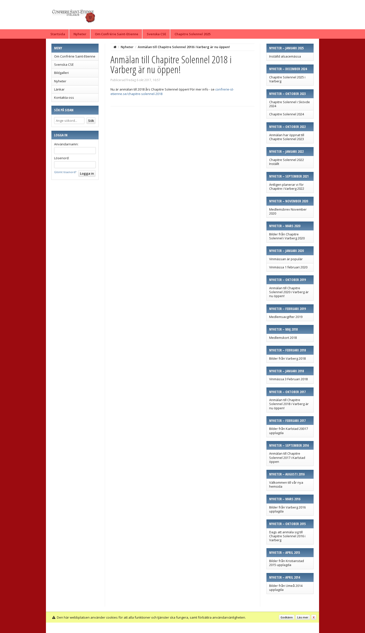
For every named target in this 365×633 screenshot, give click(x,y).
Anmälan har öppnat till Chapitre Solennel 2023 (286, 137)
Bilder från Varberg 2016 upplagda (287, 509)
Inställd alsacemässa (285, 56)
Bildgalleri (61, 72)
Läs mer (302, 617)
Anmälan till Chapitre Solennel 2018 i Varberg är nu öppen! (289, 404)
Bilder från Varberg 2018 (287, 358)
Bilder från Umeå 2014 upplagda (285, 587)
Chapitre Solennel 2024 (286, 114)
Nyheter (79, 34)
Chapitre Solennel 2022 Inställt (286, 162)
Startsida (57, 34)
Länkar (59, 89)
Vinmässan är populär (286, 259)
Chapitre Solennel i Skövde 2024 (289, 104)
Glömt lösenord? (65, 172)
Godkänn (287, 617)
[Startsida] (114, 47)
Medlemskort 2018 (283, 337)
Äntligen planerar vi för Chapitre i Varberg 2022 (286, 186)
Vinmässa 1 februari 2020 (288, 267)
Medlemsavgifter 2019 (285, 317)
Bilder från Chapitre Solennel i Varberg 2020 (287, 236)
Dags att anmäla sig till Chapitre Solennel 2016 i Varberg (287, 536)
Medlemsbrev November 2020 (288, 211)
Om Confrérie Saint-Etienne (116, 34)
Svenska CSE (156, 34)
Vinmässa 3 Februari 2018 (288, 379)
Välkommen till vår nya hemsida (286, 484)
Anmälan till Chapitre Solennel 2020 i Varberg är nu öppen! (289, 292)
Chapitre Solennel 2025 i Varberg (287, 79)
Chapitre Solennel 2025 (193, 34)
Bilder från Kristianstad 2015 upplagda (286, 563)
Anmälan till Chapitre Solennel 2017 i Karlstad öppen (287, 457)
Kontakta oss (64, 97)
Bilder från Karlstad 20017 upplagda (288, 430)
